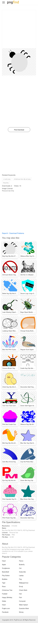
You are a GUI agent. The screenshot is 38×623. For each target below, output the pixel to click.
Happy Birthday (7, 597)
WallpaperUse (23, 583)
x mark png (6, 179)
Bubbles (4, 579)
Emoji (21, 586)
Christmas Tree (7, 590)
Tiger (3, 583)
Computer (22, 601)
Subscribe (22, 572)
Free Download (19, 130)
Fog (20, 579)
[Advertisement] (19, 29)
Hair (20, 594)
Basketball (5, 572)
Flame (21, 561)
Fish (20, 597)
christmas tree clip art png (22, 179)
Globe (4, 601)
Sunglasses (6, 568)
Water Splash (23, 605)
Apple (4, 564)
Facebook (5, 612)
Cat (20, 568)
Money (21, 612)
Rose (4, 586)
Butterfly (22, 564)
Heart (4, 561)
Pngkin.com (6, 608)
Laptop (21, 575)
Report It (5, 233)
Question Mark (24, 608)
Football (4, 594)
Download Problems (16, 233)
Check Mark (23, 590)
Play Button (6, 575)
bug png (5, 183)
